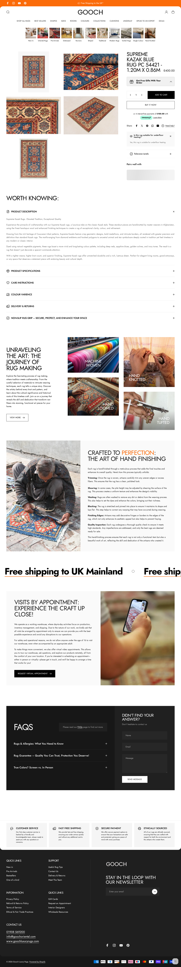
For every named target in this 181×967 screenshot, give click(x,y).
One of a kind (12, 880)
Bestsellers (11, 875)
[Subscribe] (154, 891)
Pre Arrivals (11, 871)
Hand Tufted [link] (163, 420)
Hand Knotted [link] (137, 377)
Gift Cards (53, 899)
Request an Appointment (59, 903)
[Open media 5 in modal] (33, 158)
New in (9, 867)
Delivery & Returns (56, 875)
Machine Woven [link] (93, 363)
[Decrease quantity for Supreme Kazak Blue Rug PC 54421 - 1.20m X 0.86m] (130, 95)
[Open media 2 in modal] (91, 71)
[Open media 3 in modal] (33, 115)
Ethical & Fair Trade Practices (19, 912)
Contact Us (53, 871)
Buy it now (150, 104)
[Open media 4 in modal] (91, 115)
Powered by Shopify (37, 961)
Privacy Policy (12, 899)
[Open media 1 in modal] (33, 71)
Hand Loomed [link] (106, 406)
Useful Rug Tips (55, 867)
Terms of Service (13, 907)
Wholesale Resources (58, 912)
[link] (17, 417)
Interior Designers (56, 907)
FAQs (80, 727)
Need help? (170, 126)
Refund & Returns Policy (17, 903)
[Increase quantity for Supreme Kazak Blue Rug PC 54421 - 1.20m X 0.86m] (142, 95)
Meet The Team (55, 880)
